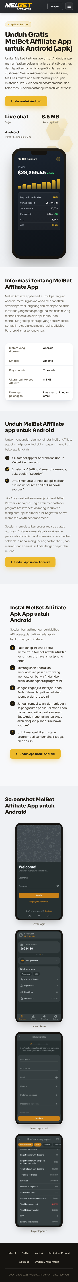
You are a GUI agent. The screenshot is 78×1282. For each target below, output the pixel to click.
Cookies (24, 1261)
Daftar (26, 1253)
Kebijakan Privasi (59, 1253)
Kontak (39, 1253)
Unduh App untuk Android (32, 562)
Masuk (55, 6)
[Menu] (69, 6)
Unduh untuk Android (26, 101)
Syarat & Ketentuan (47, 1261)
